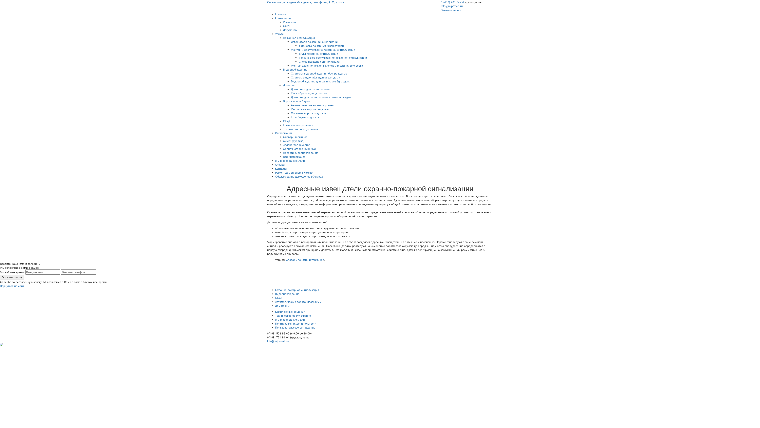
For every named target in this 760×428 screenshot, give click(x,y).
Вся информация (294, 157)
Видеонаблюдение (295, 69)
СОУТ (287, 26)
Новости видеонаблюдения (300, 153)
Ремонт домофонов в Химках (294, 172)
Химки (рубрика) (293, 141)
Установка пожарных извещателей (321, 46)
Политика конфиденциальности (295, 323)
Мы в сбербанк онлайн (290, 160)
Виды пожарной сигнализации (318, 53)
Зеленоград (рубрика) (297, 145)
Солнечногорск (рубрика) (299, 149)
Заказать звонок (451, 10)
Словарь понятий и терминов (305, 260)
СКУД (286, 121)
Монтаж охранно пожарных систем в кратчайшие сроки (327, 65)
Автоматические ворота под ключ (312, 105)
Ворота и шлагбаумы (296, 101)
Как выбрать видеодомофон (309, 93)
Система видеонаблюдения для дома (315, 77)
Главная (280, 14)
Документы (290, 30)
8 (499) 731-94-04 (452, 2)
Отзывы (280, 164)
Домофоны (290, 85)
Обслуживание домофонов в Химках (299, 176)
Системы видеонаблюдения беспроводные (319, 73)
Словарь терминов (295, 137)
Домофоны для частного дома (311, 89)
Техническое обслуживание (301, 129)
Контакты (281, 168)
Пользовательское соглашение (295, 327)
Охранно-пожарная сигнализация (297, 290)
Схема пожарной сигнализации (319, 61)
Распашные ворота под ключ (310, 109)
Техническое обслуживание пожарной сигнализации (333, 57)
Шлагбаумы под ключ (305, 117)
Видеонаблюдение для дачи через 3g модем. (320, 81)
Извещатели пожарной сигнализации (315, 42)
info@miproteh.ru (452, 6)
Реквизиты (289, 22)
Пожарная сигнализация (299, 38)
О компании (283, 18)
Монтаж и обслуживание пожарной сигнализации (323, 50)
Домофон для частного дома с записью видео (321, 97)
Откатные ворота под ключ (308, 113)
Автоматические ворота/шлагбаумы (298, 302)
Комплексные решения (298, 125)
